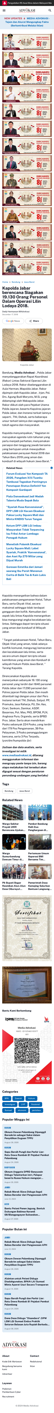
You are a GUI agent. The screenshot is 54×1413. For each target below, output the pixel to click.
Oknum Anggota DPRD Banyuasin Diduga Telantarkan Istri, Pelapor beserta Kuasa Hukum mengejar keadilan (23, 1175)
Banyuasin (9, 1167)
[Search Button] (50, 10)
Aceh (6, 1204)
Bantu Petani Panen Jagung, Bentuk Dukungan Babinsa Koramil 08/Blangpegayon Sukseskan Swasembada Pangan (24, 1211)
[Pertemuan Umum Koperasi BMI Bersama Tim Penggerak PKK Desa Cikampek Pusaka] (40, 842)
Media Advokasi (30, 1405)
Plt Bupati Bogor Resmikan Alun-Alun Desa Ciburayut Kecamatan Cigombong (14, 886)
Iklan (32, 1366)
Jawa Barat (24, 791)
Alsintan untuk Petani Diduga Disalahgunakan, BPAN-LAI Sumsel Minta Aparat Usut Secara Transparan (26, 1281)
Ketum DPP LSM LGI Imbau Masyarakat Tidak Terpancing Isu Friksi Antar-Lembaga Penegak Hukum (25, 531)
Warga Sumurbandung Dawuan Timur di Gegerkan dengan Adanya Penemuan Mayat (12, 856)
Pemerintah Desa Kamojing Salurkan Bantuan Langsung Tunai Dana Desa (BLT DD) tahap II (39, 886)
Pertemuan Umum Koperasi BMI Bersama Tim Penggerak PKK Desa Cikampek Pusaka (38, 856)
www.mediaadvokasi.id (16, 755)
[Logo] (27, 1344)
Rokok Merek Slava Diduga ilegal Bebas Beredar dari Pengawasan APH (25, 1193)
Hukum (7, 1128)
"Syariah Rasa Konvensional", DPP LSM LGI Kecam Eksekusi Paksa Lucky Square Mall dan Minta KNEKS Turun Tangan (25, 513)
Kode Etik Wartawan (12, 1361)
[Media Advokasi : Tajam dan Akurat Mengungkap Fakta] (27, 10)
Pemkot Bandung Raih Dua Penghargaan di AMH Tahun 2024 (38, 827)
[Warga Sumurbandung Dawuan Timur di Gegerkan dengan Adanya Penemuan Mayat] (14, 842)
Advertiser (7, 1374)
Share (36, 321)
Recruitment (8, 1396)
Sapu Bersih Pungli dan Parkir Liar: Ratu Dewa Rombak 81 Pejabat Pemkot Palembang (26, 1155)
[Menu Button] (4, 10)
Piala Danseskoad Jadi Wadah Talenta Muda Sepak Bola (25, 498)
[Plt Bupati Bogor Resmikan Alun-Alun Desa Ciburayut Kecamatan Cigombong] (14, 871)
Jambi (7, 1187)
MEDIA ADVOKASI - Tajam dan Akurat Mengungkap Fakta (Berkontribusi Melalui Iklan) (27, 22)
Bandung (9, 791)
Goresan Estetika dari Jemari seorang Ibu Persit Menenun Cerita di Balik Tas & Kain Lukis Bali (26, 573)
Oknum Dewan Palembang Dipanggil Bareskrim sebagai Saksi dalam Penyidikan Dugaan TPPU (25, 1135)
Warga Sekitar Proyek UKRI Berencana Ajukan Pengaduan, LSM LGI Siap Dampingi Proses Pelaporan (12, 827)
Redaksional (36, 1361)
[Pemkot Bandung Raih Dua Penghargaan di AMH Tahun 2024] (40, 812)
